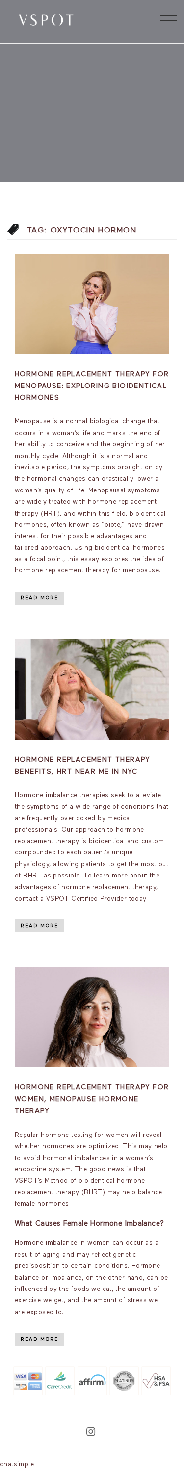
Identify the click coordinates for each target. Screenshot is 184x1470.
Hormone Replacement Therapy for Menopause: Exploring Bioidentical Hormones (92, 386)
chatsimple (17, 1464)
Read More (39, 597)
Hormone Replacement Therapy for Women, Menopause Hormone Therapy (92, 1099)
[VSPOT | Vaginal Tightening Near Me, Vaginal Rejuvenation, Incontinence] (46, 19)
